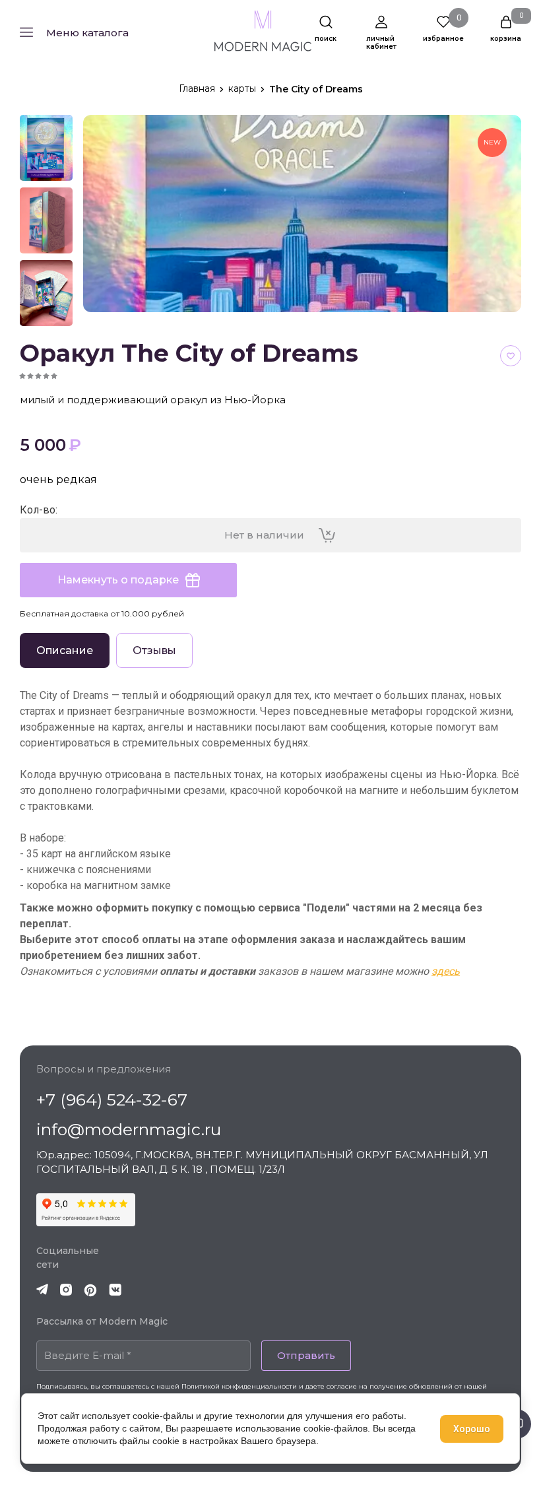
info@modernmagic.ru (128, 1129)
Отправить (306, 1355)
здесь (445, 971)
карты (242, 88)
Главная (197, 88)
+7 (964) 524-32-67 (111, 1099)
